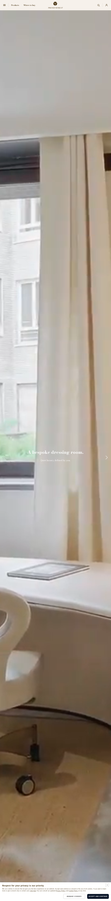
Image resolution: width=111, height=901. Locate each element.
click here (33, 891)
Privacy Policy (60, 891)
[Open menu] (4, 5)
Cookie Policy (73, 891)
